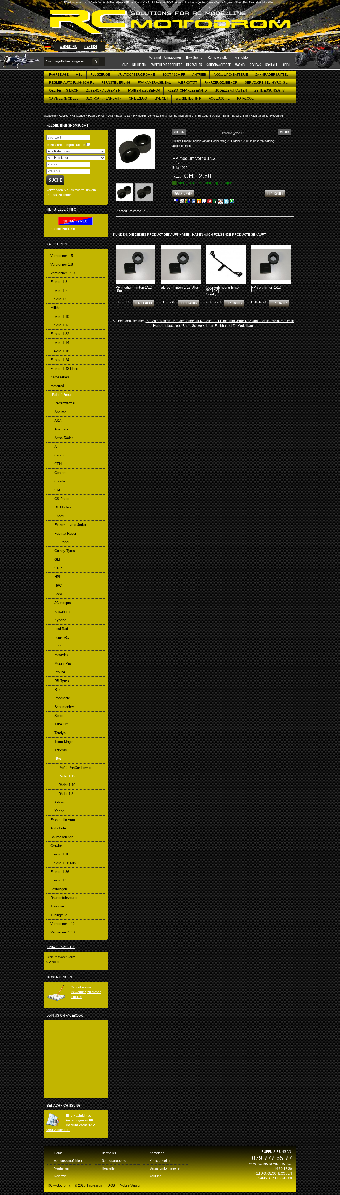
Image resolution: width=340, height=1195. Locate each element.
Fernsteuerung (115, 82)
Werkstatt (187, 82)
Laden (286, 64)
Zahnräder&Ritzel (271, 74)
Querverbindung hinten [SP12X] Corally (223, 291)
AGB (111, 1185)
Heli (79, 74)
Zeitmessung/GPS (269, 90)
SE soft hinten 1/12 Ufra (179, 287)
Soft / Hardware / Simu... (70, 106)
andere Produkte (63, 229)
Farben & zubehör (144, 90)
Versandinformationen (165, 1168)
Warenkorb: (68, 46)
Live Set (161, 98)
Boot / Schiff (173, 74)
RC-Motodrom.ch (60, 1185)
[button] (179, 132)
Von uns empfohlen (68, 1161)
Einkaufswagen (61, 947)
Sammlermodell (63, 98)
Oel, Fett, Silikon (64, 90)
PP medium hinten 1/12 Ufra (134, 289)
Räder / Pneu (96, 115)
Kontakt (271, 64)
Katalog (64, 115)
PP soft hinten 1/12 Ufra (266, 289)
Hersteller (109, 1168)
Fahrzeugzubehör (221, 82)
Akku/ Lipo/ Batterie (231, 74)
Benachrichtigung (63, 1105)
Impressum (95, 1185)
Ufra (110, 115)
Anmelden (157, 1153)
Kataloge (245, 98)
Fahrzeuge (59, 74)
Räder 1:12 (123, 115)
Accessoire (219, 98)
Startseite (50, 115)
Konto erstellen (160, 1161)
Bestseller (194, 64)
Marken (240, 64)
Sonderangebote (218, 64)
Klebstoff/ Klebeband (187, 90)
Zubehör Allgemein (103, 90)
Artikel (90, 46)
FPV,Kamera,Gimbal (154, 82)
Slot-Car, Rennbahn (104, 98)
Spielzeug (138, 98)
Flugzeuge (100, 74)
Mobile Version (130, 1185)
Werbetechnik (188, 98)
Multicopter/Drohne (136, 74)
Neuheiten (139, 64)
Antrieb (199, 74)
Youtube (156, 1176)
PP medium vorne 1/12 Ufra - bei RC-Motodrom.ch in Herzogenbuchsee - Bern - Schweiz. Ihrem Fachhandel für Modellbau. (208, 115)
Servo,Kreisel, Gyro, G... (266, 82)
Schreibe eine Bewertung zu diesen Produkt (86, 992)
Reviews (255, 64)
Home (124, 64)
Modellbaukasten (230, 90)
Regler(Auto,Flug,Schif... (71, 82)
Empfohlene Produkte (166, 64)
